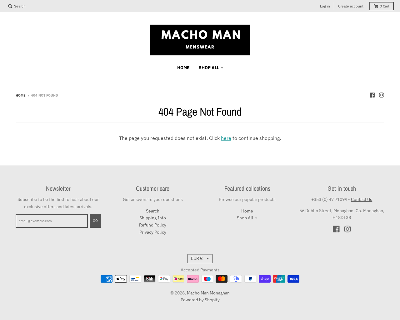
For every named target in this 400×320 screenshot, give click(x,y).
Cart (384, 6)
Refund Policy (152, 225)
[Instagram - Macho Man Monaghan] (381, 95)
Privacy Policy (152, 232)
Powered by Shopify (200, 300)
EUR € (197, 258)
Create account (350, 6)
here (226, 138)
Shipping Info (152, 218)
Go (95, 220)
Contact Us (361, 199)
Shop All (245, 218)
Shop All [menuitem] (209, 67)
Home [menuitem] (183, 67)
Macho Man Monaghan (208, 293)
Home (21, 95)
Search (152, 211)
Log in (325, 6)
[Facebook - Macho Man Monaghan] (372, 95)
